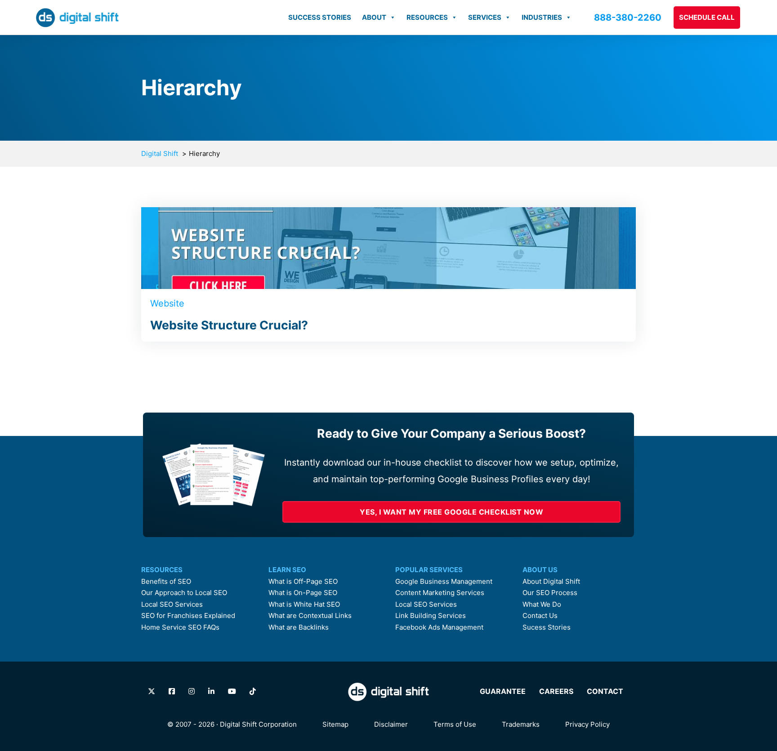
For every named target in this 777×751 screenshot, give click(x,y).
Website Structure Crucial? (229, 325)
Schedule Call (707, 17)
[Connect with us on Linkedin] (211, 691)
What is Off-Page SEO (303, 581)
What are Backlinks (298, 627)
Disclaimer (391, 724)
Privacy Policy (587, 724)
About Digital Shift (551, 581)
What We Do (541, 604)
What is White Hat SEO (304, 604)
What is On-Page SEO (302, 592)
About (374, 17)
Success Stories (319, 17)
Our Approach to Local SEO (184, 592)
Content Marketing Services (439, 592)
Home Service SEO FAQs (180, 627)
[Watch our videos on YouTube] (232, 691)
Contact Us (540, 615)
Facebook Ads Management (439, 627)
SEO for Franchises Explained (188, 615)
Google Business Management (443, 581)
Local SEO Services (172, 604)
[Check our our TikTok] (253, 691)
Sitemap (335, 724)
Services (484, 17)
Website (167, 303)
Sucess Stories (546, 627)
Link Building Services (430, 615)
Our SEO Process (549, 592)
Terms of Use (454, 724)
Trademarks (521, 724)
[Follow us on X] (151, 691)
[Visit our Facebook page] (172, 691)
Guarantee (503, 691)
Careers (556, 691)
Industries (542, 17)
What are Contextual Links (310, 615)
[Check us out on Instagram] (191, 691)
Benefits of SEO (166, 581)
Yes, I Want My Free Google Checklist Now (451, 511)
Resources (427, 17)
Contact (605, 691)
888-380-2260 (627, 17)
